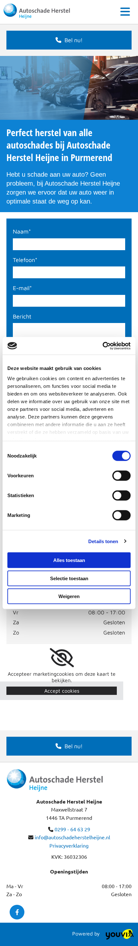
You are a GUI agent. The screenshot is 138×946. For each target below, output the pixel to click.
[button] (69, 40)
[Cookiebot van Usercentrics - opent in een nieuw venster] (102, 346)
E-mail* (22, 288)
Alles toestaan (69, 560)
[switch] (121, 476)
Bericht (22, 316)
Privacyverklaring (69, 845)
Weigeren (69, 596)
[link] (62, 657)
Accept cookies (61, 691)
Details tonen (103, 541)
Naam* (22, 231)
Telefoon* (25, 260)
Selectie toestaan (69, 578)
